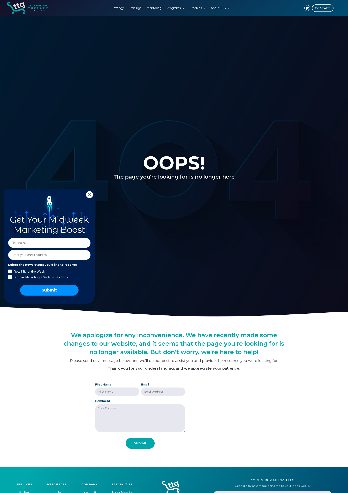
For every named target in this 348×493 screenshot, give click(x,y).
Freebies (196, 8)
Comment (102, 401)
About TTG (218, 8)
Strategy (118, 8)
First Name (103, 384)
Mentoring (154, 8)
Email (145, 384)
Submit (49, 290)
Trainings (135, 8)
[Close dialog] (89, 194)
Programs (174, 8)
